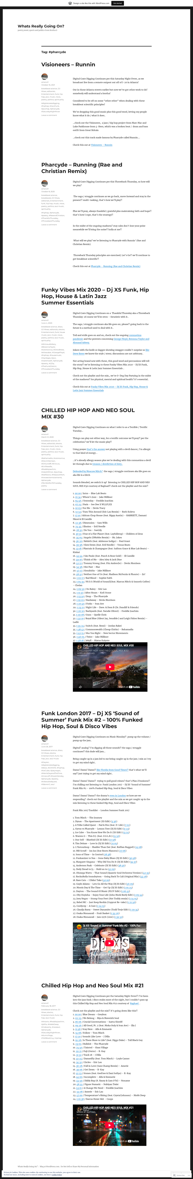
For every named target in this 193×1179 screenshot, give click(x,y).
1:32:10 (80, 618)
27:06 (122, 850)
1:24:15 (100, 906)
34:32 (79, 1062)
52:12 (79, 563)
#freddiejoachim (48, 469)
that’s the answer (96, 449)
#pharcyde (54, 109)
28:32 (79, 530)
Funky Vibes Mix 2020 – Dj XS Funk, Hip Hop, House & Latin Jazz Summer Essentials (95, 296)
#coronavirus (47, 350)
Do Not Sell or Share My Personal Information (80, 1166)
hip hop (49, 203)
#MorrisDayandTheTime (51, 773)
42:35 (146, 873)
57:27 (79, 570)
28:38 (107, 854)
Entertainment (47, 94)
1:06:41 (125, 891)
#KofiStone (46, 475)
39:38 (79, 545)
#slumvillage (47, 1035)
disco (60, 327)
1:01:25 (128, 887)
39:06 (79, 1069)
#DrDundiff (46, 464)
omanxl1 (45, 82)
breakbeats (46, 198)
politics (51, 100)
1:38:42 (80, 629)
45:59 (79, 1080)
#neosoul (56, 1027)
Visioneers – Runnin (68, 64)
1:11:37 (80, 592)
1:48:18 (80, 640)
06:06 (78, 1021)
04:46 (78, 500)
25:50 (79, 1047)
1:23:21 (80, 607)
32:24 (79, 1058)
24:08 (138, 847)
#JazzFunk (54, 106)
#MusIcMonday (57, 776)
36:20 (79, 541)
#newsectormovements (51, 477)
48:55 (80, 1084)
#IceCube (45, 770)
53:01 (79, 1088)
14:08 (78, 1032)
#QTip (51, 363)
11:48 (77, 1029)
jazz (47, 97)
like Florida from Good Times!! (112, 770)
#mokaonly (46, 1027)
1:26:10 (80, 611)
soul (52, 784)
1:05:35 (80, 581)
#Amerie (45, 1021)
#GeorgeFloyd (58, 352)
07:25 (78, 504)
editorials (51, 91)
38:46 (122, 865)
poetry (44, 100)
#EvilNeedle (46, 466)
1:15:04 (133, 898)
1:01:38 (80, 1099)
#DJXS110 (52, 768)
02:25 (78, 1018)
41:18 (78, 548)
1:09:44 (138, 895)
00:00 (78, 493)
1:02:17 (80, 578)
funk (57, 94)
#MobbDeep (53, 1024)
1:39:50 (118, 917)
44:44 (79, 556)
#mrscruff (45, 776)
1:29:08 (80, 614)
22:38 (78, 522)
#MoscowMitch (58, 475)
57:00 (79, 1095)
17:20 (78, 1036)
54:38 (79, 567)
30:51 (78, 533)
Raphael (134, 1003)
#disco (44, 768)
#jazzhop (45, 109)
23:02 (78, 1044)
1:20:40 (80, 603)
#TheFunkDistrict (48, 366)
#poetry (44, 215)
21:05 (114, 843)
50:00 (106, 880)
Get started (117, 3)
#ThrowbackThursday (50, 221)
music (52, 97)
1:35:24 (80, 625)
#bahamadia (47, 458)
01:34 (78, 497)
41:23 (79, 1073)
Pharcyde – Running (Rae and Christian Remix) (81, 167)
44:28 (143, 876)
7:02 (127, 825)
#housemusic (55, 355)
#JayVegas (46, 358)
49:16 (79, 559)
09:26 (78, 1025)
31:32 (79, 1055)
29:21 (79, 1051)
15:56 (116, 836)
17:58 (112, 839)
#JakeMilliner (47, 472)
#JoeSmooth (46, 361)
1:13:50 (80, 596)
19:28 (78, 1040)
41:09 (111, 869)
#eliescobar (46, 352)
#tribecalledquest (49, 781)
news (58, 97)
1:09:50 (80, 589)
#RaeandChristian (56, 215)
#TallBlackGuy (47, 1038)
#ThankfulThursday (49, 218)
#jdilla (44, 1024)
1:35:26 (115, 913)
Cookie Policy (57, 1175)
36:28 (79, 1066)
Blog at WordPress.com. (50, 1166)
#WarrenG (45, 784)
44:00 (79, 1077)
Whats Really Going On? (41, 26)
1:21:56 (131, 902)
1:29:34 (134, 909)
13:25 (126, 832)
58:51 (79, 574)
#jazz (53, 358)
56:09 (130, 884)
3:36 (114, 821)
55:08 (80, 1091)
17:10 (77, 515)
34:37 (133, 861)
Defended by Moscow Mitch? (88, 471)
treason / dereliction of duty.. (107, 464)
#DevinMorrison (48, 461)
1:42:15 (80, 633)
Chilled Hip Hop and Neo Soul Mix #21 (92, 985)
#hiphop (45, 106)
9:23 (126, 828)
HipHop (58, 1038)
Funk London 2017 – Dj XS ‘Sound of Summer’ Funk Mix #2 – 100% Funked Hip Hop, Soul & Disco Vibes (92, 719)
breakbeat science (49, 88)
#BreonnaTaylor (48, 347)
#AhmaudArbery (48, 344)
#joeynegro (55, 770)
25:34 (78, 526)
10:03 (78, 508)
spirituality (59, 100)
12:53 (78, 511)
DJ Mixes (55, 198)
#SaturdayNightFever (50, 111)
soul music (59, 206)
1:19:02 (80, 600)
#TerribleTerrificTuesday (51, 483)
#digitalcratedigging (50, 103)
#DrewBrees (58, 350)
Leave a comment (49, 115)
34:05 (79, 537)
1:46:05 (80, 636)
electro (61, 329)
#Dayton (45, 762)
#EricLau (56, 464)
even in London (118, 795)
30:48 (132, 858)
